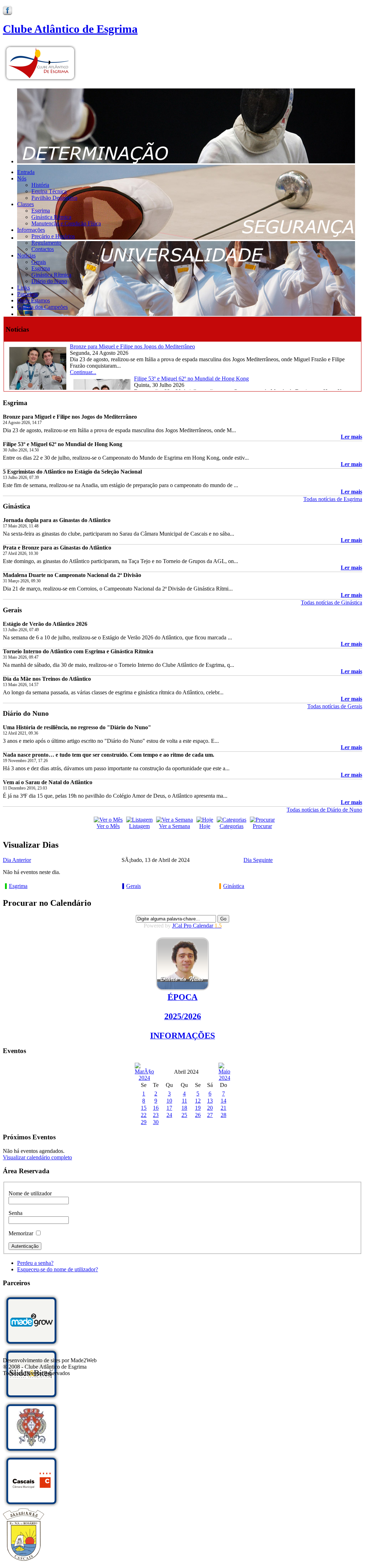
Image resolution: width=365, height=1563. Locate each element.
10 (169, 1101)
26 (198, 1115)
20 (210, 1108)
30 (156, 1122)
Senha (15, 1213)
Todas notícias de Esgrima (332, 499)
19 (198, 1108)
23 (156, 1115)
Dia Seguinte (258, 860)
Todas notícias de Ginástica (331, 602)
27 (210, 1115)
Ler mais (351, 437)
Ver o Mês (108, 826)
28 (223, 1115)
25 (184, 1115)
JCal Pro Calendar (197, 926)
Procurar (262, 826)
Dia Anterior (17, 860)
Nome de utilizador (30, 1193)
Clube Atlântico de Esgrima (70, 28)
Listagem (139, 826)
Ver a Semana (174, 826)
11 (184, 1101)
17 (169, 1108)
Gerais (133, 886)
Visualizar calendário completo (37, 1157)
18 (184, 1108)
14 (223, 1101)
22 (143, 1115)
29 (143, 1122)
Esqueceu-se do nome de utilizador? (57, 1269)
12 (198, 1101)
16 (156, 1108)
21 (223, 1108)
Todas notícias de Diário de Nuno (324, 810)
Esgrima (18, 886)
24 (169, 1115)
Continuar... (83, 372)
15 (143, 1108)
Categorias (231, 826)
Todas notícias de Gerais (334, 706)
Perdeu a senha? (35, 1263)
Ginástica (233, 886)
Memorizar (21, 1233)
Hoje (204, 826)
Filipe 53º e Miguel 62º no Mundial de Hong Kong (191, 379)
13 (210, 1101)
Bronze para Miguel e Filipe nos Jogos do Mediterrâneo (132, 346)
